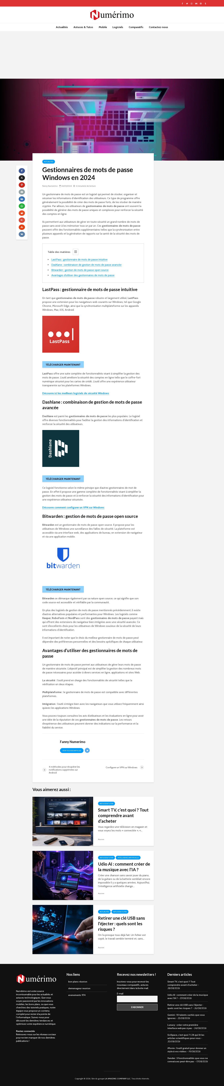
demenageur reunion (79, 988)
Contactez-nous (158, 27)
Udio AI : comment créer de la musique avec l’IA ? (124, 866)
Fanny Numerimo (50, 186)
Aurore (101, 839)
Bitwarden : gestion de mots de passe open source (80, 270)
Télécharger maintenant (63, 364)
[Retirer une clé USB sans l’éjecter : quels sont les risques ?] (62, 929)
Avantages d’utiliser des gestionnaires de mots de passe (82, 275)
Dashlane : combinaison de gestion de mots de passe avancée (86, 264)
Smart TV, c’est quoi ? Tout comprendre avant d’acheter (123, 815)
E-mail (120, 993)
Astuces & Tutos (83, 27)
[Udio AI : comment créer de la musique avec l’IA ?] (62, 875)
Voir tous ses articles (71, 751)
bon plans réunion (77, 981)
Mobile (103, 27)
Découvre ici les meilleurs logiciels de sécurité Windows (75, 393)
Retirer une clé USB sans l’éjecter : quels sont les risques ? (121, 923)
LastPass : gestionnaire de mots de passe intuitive (79, 259)
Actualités (62, 27)
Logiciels (117, 27)
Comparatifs (136, 27)
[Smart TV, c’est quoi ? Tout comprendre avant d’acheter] (62, 821)
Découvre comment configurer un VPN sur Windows (73, 507)
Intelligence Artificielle (128, 858)
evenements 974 (77, 995)
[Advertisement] (112, 56)
